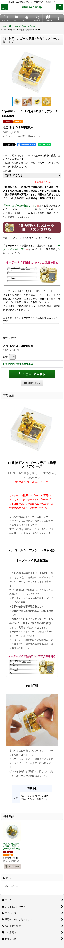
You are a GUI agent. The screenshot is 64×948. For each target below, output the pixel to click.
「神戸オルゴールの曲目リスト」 (20, 205)
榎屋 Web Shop (32, 7)
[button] (4, 7)
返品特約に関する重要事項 (19, 364)
